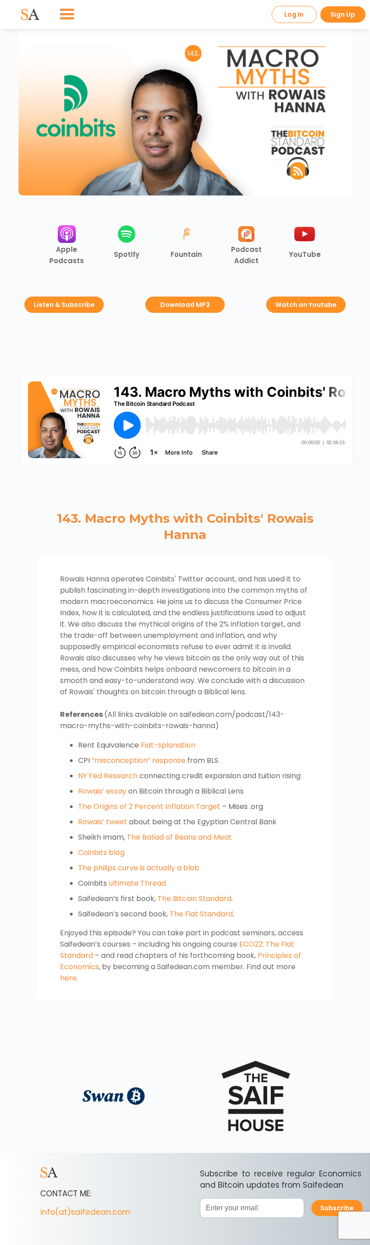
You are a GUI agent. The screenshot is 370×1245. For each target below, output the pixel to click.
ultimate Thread (137, 883)
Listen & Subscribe (64, 304)
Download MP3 (185, 304)
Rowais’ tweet (102, 822)
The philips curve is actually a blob (138, 868)
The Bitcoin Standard (194, 898)
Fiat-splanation (168, 745)
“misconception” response (138, 760)
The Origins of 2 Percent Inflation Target (149, 806)
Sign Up (342, 14)
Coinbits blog (101, 852)
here (68, 978)
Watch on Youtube (306, 304)
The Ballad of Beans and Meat (179, 837)
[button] (67, 14)
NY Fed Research (108, 776)
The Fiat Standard (201, 914)
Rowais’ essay (102, 791)
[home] (30, 14)
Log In (294, 14)
